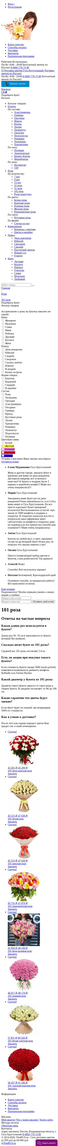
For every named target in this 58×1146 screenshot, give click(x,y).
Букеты (12, 106)
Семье (17, 273)
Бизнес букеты (22, 156)
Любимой (19, 279)
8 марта (18, 255)
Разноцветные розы (25, 211)
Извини (9, 365)
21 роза (18, 185)
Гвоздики (19, 118)
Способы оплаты (17, 47)
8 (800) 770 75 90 (20, 67)
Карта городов (16, 44)
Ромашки (19, 138)
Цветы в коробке (23, 232)
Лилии (18, 127)
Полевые (19, 150)
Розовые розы (21, 206)
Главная (5, 288)
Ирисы (18, 121)
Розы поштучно (22, 194)
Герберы (18, 115)
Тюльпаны (20, 141)
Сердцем (10, 385)
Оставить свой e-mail (43, 601)
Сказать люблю (13, 362)
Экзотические (21, 153)
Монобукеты (21, 159)
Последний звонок (24, 249)
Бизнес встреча (13, 372)
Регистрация (15, 7)
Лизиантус (20, 129)
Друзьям (18, 261)
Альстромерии (22, 112)
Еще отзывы (8, 589)
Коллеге (18, 264)
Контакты (13, 53)
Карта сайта (46, 1119)
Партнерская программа (21, 56)
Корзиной (10, 381)
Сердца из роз (21, 223)
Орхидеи (19, 132)
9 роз (17, 179)
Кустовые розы (22, 217)
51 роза (18, 188)
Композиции (15, 226)
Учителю (19, 270)
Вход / (11, 4)
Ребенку (18, 267)
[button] (47, 1142)
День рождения (22, 238)
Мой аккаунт (8, 1119)
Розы (10, 170)
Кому (11, 258)
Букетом (9, 378)
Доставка (13, 50)
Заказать (12, 773)
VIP (16, 167)
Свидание (19, 244)
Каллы (17, 124)
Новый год (20, 252)
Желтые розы (21, 208)
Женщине (10, 320)
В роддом (10, 369)
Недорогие (20, 165)
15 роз (17, 182)
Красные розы (22, 203)
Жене (8, 343)
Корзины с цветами (25, 229)
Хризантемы (21, 144)
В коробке (10, 388)
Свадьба (18, 246)
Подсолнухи (21, 135)
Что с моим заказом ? (27, 1119)
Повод (11, 235)
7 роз (17, 176)
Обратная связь (9, 1125)
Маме (8, 330)
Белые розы (20, 200)
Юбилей (18, 241)
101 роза (18, 191)
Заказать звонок (17, 83)
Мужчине (19, 276)
